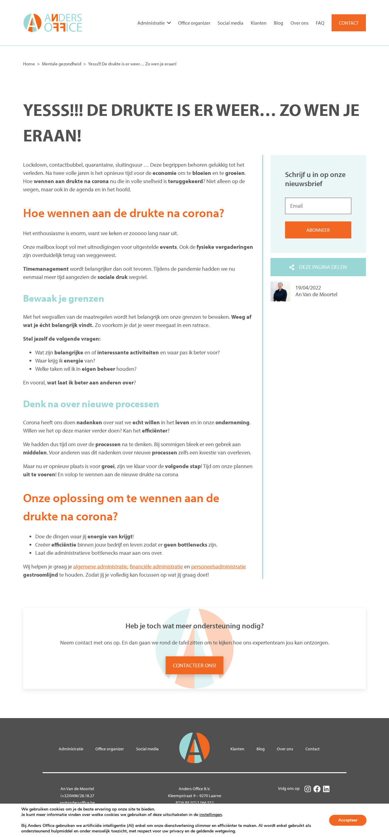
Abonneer (318, 230)
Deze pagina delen (323, 266)
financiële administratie (156, 566)
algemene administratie (100, 566)
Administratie (151, 23)
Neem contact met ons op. (90, 642)
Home (29, 64)
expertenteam (269, 642)
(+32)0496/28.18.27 (77, 795)
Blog (278, 23)
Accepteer (347, 820)
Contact (312, 749)
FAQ (320, 23)
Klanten (259, 23)
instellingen (210, 815)
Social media (230, 23)
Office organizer (194, 23)
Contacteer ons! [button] (194, 665)
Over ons (299, 23)
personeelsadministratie (218, 566)
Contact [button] (349, 23)
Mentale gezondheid (61, 64)
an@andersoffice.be (77, 802)
